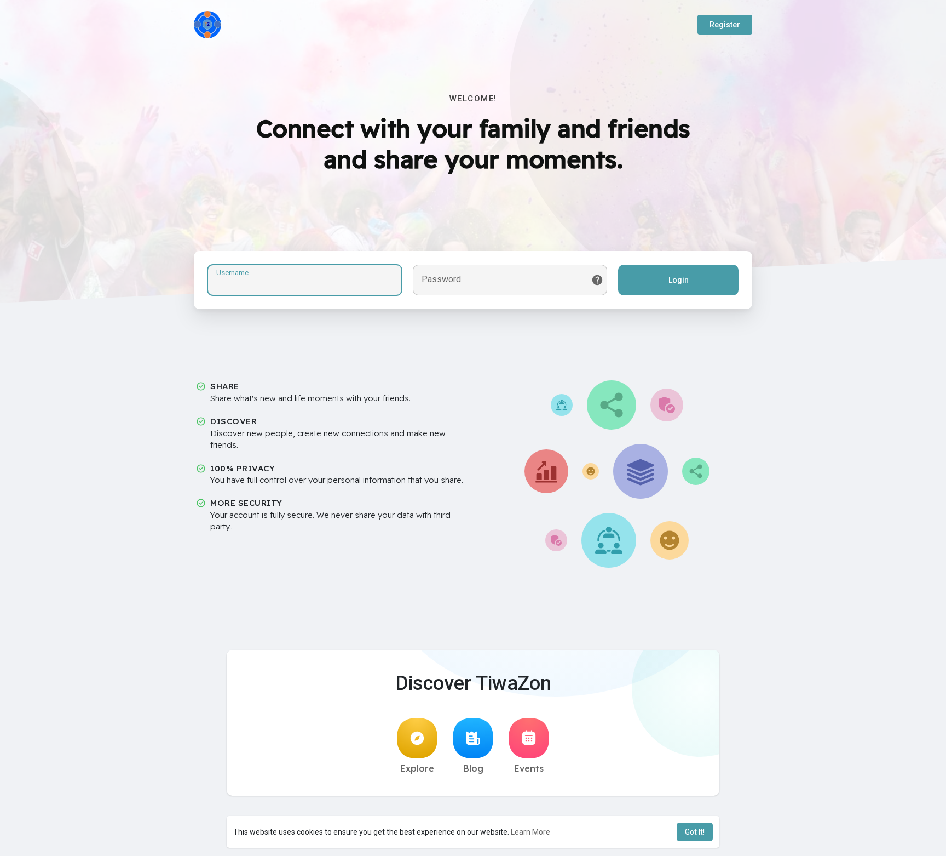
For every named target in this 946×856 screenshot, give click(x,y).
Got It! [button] (695, 832)
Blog (473, 768)
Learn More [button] (530, 832)
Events (529, 768)
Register (725, 24)
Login (678, 280)
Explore (417, 768)
